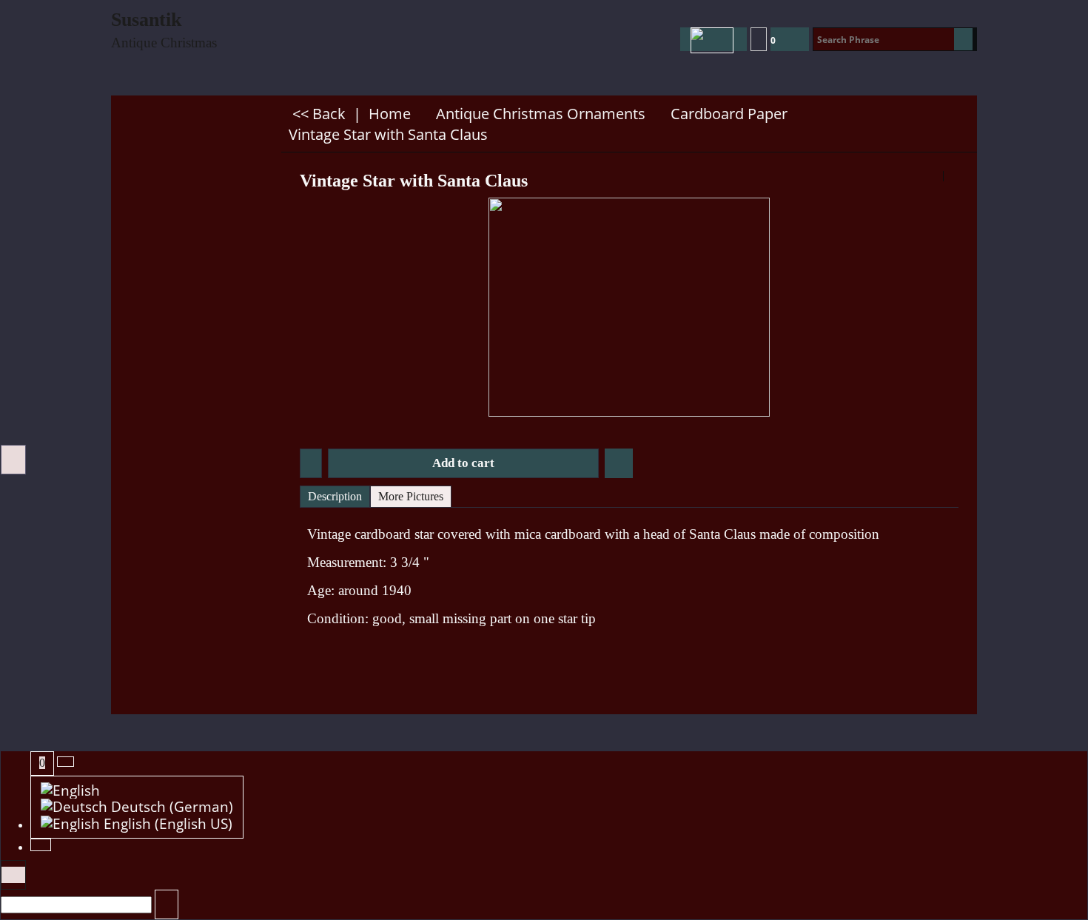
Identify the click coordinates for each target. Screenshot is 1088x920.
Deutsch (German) (170, 807)
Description (335, 496)
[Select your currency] (758, 39)
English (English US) (166, 824)
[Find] (963, 39)
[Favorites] (619, 463)
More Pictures (410, 496)
